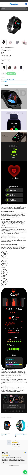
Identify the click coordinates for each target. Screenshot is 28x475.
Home (2, 47)
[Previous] (3, 25)
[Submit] (25, 8)
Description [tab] (5, 85)
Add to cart (11, 73)
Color (2, 63)
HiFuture (5, 81)
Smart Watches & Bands (9, 47)
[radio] (3, 67)
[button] (2, 4)
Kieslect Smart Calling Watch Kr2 (20, 435)
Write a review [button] (16, 447)
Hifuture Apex (4, 434)
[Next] (25, 25)
